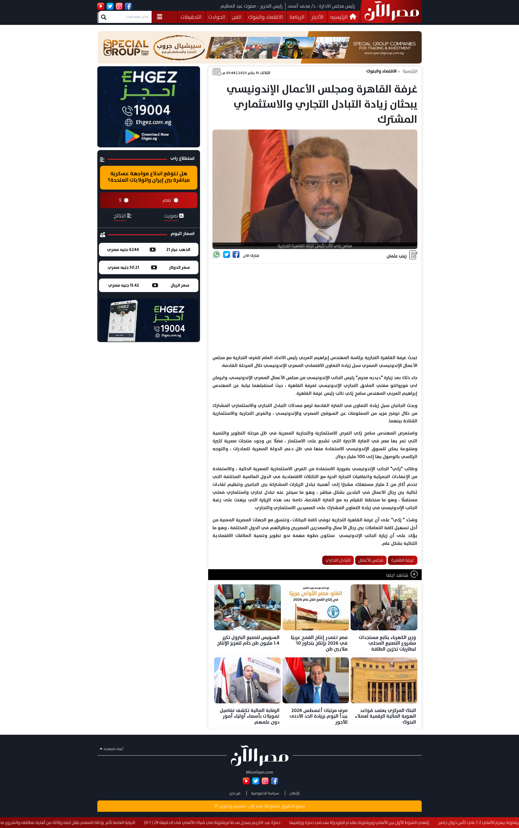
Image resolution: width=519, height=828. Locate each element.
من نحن (235, 793)
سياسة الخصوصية (265, 793)
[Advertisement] (314, 309)
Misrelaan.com (259, 772)
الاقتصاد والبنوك (265, 17)
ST (216, 806)
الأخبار (317, 17)
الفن (236, 17)
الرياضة (297, 17)
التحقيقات (191, 17)
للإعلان (295, 793)
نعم (167, 200)
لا (120, 200)
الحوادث (216, 17)
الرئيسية (410, 71)
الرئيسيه (339, 17)
